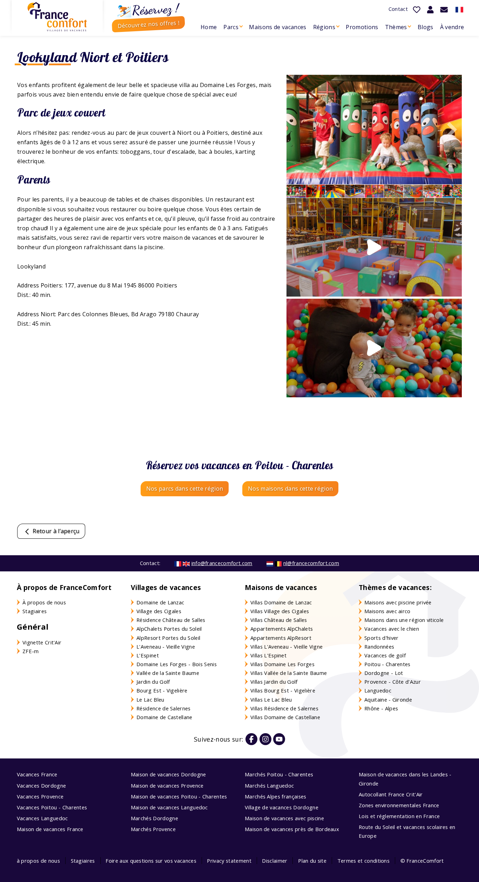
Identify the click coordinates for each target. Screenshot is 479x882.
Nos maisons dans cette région (290, 488)
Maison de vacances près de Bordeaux (292, 829)
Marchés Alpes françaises (275, 796)
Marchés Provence (153, 829)
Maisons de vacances (277, 27)
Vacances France (37, 774)
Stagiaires (34, 611)
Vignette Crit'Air (41, 642)
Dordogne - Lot (383, 672)
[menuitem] (208, 27)
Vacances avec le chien (391, 628)
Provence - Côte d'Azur (392, 681)
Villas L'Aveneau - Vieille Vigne (286, 646)
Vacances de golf (385, 655)
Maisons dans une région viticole (404, 619)
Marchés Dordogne (154, 818)
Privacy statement (229, 860)
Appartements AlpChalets (281, 628)
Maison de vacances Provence (167, 785)
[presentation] (449, 129)
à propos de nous (38, 860)
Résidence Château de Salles (170, 619)
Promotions (362, 27)
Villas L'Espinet (268, 655)
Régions (324, 27)
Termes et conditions (363, 860)
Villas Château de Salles (278, 619)
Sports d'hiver (381, 637)
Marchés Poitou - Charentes (279, 774)
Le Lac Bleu (150, 699)
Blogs (425, 27)
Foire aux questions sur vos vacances (151, 860)
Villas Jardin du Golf (274, 681)
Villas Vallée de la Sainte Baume (288, 672)
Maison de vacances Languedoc (169, 807)
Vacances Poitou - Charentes (52, 807)
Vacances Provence (40, 796)
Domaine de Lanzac (160, 602)
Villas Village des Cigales (279, 611)
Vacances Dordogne (41, 785)
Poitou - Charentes (387, 664)
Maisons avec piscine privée (398, 602)
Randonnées (379, 646)
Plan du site (312, 860)
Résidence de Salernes (163, 708)
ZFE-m (30, 651)
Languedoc (377, 690)
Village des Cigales (158, 611)
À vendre (452, 27)
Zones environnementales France (399, 805)
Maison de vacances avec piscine (284, 818)
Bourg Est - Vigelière (162, 690)
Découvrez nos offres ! (148, 24)
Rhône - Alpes (381, 708)
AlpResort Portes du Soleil (168, 637)
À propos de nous (44, 602)
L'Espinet (147, 655)
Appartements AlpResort (280, 637)
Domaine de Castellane (164, 717)
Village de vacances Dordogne (281, 807)
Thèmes (396, 27)
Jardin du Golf (153, 681)
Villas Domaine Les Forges (282, 664)
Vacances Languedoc (42, 818)
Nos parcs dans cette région (184, 488)
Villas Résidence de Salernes (284, 708)
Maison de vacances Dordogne (168, 774)
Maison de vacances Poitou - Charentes (179, 796)
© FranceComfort (422, 860)
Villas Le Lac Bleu (271, 699)
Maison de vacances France (50, 829)
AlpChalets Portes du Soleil (169, 628)
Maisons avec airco (387, 611)
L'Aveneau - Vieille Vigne (165, 646)
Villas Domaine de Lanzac (281, 602)
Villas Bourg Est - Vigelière (282, 690)
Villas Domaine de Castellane (285, 717)
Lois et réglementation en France (399, 816)
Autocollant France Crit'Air (391, 794)
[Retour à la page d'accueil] (57, 17)
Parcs (230, 27)
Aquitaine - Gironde (388, 699)
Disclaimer (274, 860)
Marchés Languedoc (269, 785)
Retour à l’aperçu (55, 531)
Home (209, 27)
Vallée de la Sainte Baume (167, 672)
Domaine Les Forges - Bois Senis (176, 664)
